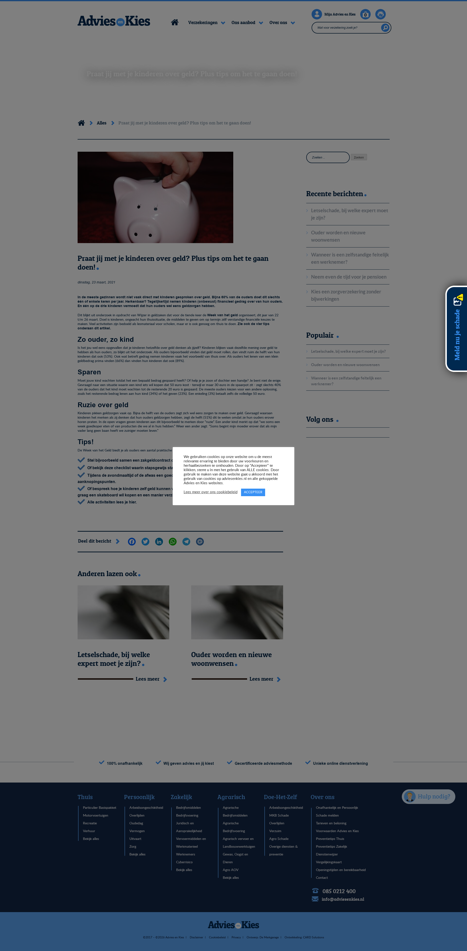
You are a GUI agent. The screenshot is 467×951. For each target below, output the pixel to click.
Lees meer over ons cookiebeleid (210, 492)
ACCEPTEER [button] (253, 492)
